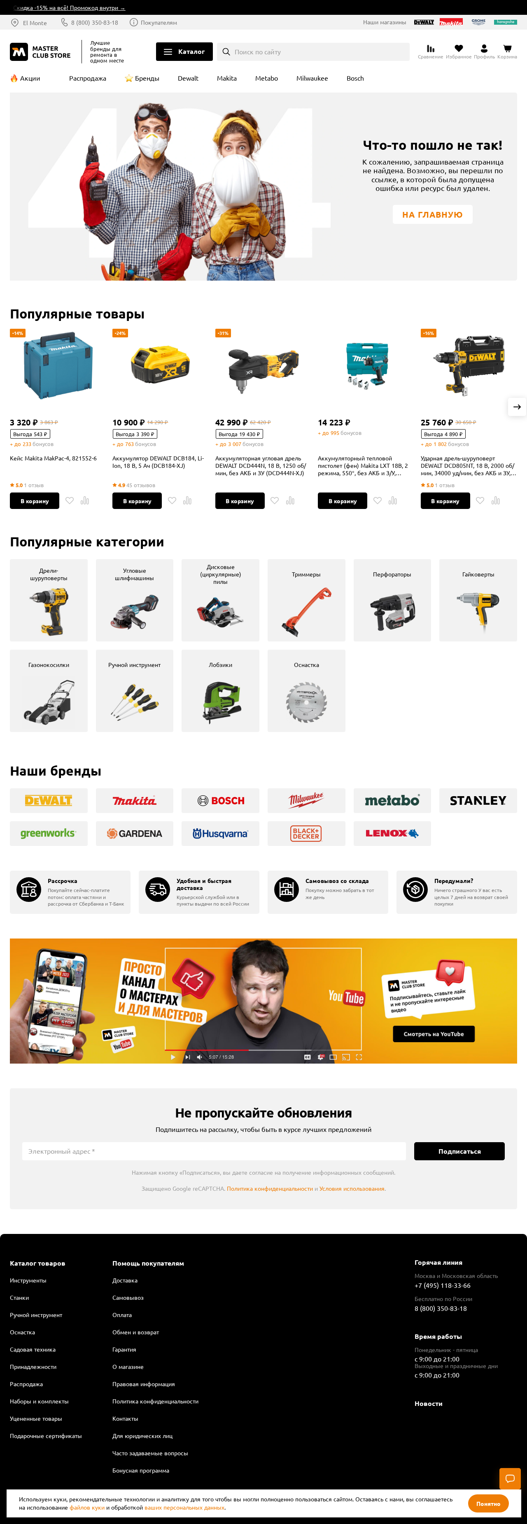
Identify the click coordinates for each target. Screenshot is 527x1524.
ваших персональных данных (184, 1507)
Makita (227, 78)
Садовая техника (33, 1349)
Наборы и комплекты (39, 1401)
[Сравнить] (85, 501)
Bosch (355, 78)
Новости (429, 1403)
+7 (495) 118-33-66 (443, 1285)
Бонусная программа (140, 1470)
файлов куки (87, 1507)
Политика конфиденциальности (270, 1188)
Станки (19, 1297)
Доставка (125, 1280)
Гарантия (124, 1349)
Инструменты (28, 1280)
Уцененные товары (36, 1418)
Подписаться (459, 1151)
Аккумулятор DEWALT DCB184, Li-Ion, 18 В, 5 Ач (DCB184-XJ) (158, 461)
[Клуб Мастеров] (41, 52)
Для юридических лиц (142, 1435)
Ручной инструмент (36, 1314)
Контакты (125, 1418)
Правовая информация (143, 1383)
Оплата (122, 1314)
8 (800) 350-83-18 (94, 22)
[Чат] (510, 1478)
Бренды (147, 78)
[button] (517, 407)
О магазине (128, 1366)
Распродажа (87, 78)
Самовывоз (128, 1297)
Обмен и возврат (135, 1332)
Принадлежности (33, 1366)
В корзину (35, 500)
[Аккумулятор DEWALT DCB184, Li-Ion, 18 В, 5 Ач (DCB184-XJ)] (160, 366)
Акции (30, 78)
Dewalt (188, 78)
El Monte (35, 22)
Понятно (488, 1503)
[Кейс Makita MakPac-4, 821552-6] (58, 366)
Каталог (191, 51)
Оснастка (22, 1332)
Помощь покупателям (148, 1263)
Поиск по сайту (258, 51)
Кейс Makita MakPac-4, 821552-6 (53, 458)
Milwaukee (312, 78)
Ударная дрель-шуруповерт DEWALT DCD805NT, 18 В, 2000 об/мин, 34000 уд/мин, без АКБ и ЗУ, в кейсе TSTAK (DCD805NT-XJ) (468, 465)
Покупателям (159, 22)
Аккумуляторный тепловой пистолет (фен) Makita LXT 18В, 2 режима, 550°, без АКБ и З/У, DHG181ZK (363, 465)
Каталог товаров (37, 1263)
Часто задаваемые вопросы (150, 1453)
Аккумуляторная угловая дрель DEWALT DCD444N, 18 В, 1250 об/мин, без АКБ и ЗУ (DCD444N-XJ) (260, 465)
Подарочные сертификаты (46, 1435)
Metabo (266, 78)
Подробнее (263, 1001)
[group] (49, 600)
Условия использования (352, 1188)
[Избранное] (70, 501)
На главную (432, 214)
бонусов (43, 443)
